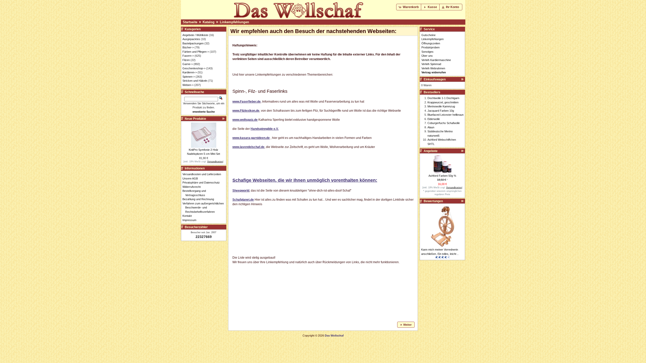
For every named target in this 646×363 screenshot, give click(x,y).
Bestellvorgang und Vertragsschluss (195, 193)
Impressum (190, 220)
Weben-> (188, 84)
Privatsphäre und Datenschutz (202, 182)
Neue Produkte (195, 118)
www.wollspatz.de (245, 120)
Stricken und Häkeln (194, 80)
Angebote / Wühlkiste (195, 35)
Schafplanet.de (243, 199)
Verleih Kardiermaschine (436, 60)
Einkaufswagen (435, 79)
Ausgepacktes (191, 39)
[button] (409, 7)
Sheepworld (240, 190)
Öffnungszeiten (430, 43)
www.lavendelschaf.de (248, 147)
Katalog (208, 22)
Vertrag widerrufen (433, 72)
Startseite (190, 22)
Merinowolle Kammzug (441, 106)
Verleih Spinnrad (431, 64)
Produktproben (430, 47)
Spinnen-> (188, 76)
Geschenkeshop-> (193, 68)
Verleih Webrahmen (433, 68)
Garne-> (187, 64)
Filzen (186, 60)
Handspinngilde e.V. (265, 129)
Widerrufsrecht (193, 186)
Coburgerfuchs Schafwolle (443, 123)
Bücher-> (188, 47)
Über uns (427, 55)
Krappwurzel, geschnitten (443, 102)
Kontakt (188, 215)
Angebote (431, 151)
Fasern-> (188, 55)
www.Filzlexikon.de (245, 110)
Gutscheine (428, 35)
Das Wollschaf (334, 335)
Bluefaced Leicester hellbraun (445, 114)
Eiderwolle (433, 118)
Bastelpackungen (193, 43)
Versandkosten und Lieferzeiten (203, 174)
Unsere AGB (191, 178)
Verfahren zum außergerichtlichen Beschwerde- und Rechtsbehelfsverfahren (204, 207)
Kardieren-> (189, 72)
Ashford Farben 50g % (442, 175)
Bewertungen (433, 201)
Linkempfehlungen (234, 22)
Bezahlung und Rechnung (199, 199)
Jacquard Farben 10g (440, 110)
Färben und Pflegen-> (195, 51)
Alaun (430, 127)
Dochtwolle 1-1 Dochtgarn (443, 98)
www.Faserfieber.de (246, 101)
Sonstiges (427, 51)
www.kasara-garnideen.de (251, 138)
